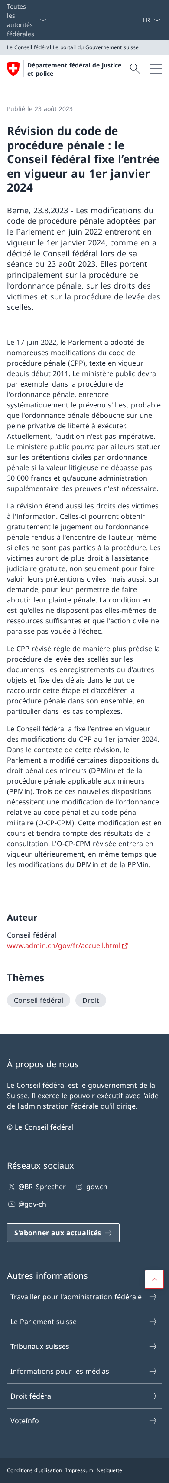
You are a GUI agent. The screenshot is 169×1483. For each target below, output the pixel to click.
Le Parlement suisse (43, 1321)
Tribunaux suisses (39, 1346)
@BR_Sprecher (42, 1186)
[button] (154, 1279)
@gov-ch (32, 1204)
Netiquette (109, 1470)
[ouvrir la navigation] (156, 68)
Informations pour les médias (59, 1371)
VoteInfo (24, 1421)
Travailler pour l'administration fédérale (76, 1296)
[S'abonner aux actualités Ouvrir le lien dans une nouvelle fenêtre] (139, 20)
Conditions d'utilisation (34, 1470)
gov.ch (96, 1186)
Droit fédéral (31, 1396)
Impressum (79, 1470)
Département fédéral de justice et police (74, 69)
